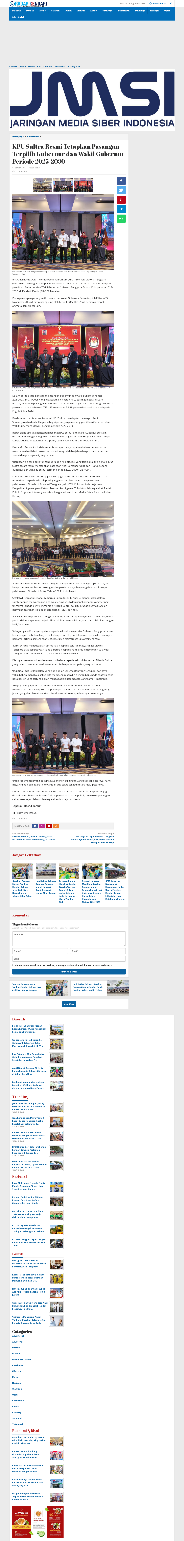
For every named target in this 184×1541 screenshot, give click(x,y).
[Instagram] (42, 826)
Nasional (16, 1383)
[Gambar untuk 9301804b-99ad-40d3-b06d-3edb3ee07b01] (42, 185)
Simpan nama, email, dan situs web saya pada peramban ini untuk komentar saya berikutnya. (64, 965)
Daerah (16, 1347)
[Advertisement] (92, 42)
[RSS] (56, 826)
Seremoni (17, 1418)
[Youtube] (49, 826)
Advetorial (17, 1341)
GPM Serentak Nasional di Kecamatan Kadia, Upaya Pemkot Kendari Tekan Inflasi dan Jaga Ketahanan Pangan (115, 890)
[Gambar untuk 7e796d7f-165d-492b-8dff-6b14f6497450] (63, 185)
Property (16, 1412)
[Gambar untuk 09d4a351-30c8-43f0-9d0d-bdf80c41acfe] (83, 185)
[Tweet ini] (121, 190)
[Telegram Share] (121, 209)
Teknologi (17, 1424)
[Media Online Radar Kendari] (28, 3)
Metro (15, 1377)
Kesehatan (17, 1365)
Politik (15, 1406)
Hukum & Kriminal (21, 1359)
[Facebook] (35, 826)
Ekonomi (16, 1353)
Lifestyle (16, 1371)
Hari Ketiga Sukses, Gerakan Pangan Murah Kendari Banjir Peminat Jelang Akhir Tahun (46, 887)
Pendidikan (18, 1400)
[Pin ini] (121, 200)
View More (69, 1004)
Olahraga (17, 1388)
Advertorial (18, 1335)
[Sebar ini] (121, 181)
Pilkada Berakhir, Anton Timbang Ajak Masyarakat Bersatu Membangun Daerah (33, 836)
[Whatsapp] (121, 219)
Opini (15, 1394)
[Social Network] (171, 3)
